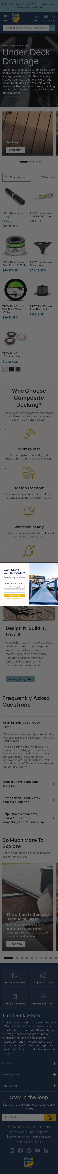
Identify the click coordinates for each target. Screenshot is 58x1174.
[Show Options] (24, 583)
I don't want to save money (14, 598)
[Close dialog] (57, 564)
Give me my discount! (14, 595)
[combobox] (14, 583)
